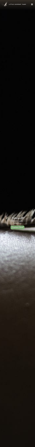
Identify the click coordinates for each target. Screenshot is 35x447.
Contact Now (17, 227)
